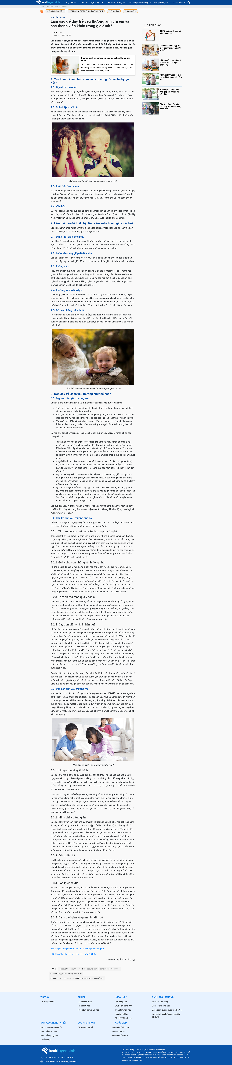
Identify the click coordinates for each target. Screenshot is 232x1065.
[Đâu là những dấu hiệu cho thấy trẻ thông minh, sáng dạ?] (162, 108)
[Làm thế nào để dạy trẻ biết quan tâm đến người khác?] (162, 49)
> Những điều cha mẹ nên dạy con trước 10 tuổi (73, 954)
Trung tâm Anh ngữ (123, 1010)
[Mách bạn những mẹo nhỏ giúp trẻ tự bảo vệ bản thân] (162, 93)
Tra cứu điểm (177, 2)
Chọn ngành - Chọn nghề (51, 1027)
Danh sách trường (114, 2)
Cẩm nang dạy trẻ (85, 1027)
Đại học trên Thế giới (161, 1006)
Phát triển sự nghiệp (49, 1035)
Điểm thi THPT (118, 1031)
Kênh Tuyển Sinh (46, 6)
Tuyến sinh (115, 11)
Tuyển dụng (45, 1040)
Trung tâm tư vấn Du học (88, 1010)
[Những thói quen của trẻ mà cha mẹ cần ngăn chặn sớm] (162, 64)
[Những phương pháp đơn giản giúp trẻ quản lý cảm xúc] (162, 78)
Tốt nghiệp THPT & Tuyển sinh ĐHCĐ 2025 (87, 11)
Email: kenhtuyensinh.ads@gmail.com (60, 1061)
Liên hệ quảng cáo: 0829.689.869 (58, 1057)
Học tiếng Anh (121, 1002)
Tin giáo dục (70, 2)
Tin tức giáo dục (47, 1002)
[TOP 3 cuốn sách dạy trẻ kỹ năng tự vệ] (162, 35)
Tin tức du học (84, 1006)
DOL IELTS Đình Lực (123, 1018)
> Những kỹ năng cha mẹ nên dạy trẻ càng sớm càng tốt (77, 948)
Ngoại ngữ (95, 2)
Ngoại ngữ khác (121, 1014)
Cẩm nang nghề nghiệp (138, 2)
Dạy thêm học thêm (56, 11)
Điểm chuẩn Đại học (121, 1027)
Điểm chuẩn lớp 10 (120, 1035)
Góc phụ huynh (161, 2)
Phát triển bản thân (48, 1031)
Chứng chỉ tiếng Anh (123, 1006)
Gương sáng (131, 11)
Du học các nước (85, 1002)
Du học (82, 2)
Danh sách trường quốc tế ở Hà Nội (167, 1010)
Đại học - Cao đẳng (160, 1002)
